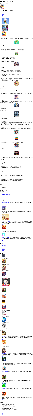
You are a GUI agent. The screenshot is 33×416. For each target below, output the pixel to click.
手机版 (2, 414)
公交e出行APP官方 (4, 246)
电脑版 (2, 413)
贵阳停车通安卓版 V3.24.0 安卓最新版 (6, 202)
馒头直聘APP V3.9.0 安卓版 (5, 371)
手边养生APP (3, 249)
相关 (2, 16)
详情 (2, 15)
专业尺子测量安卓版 (4, 245)
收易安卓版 (3, 250)
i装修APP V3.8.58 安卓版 (4, 388)
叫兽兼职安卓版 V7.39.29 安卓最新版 (6, 221)
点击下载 (3, 14)
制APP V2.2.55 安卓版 (4, 336)
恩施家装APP (3, 248)
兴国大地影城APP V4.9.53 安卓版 (5, 353)
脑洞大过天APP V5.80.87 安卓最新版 (6, 237)
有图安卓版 (3, 244)
